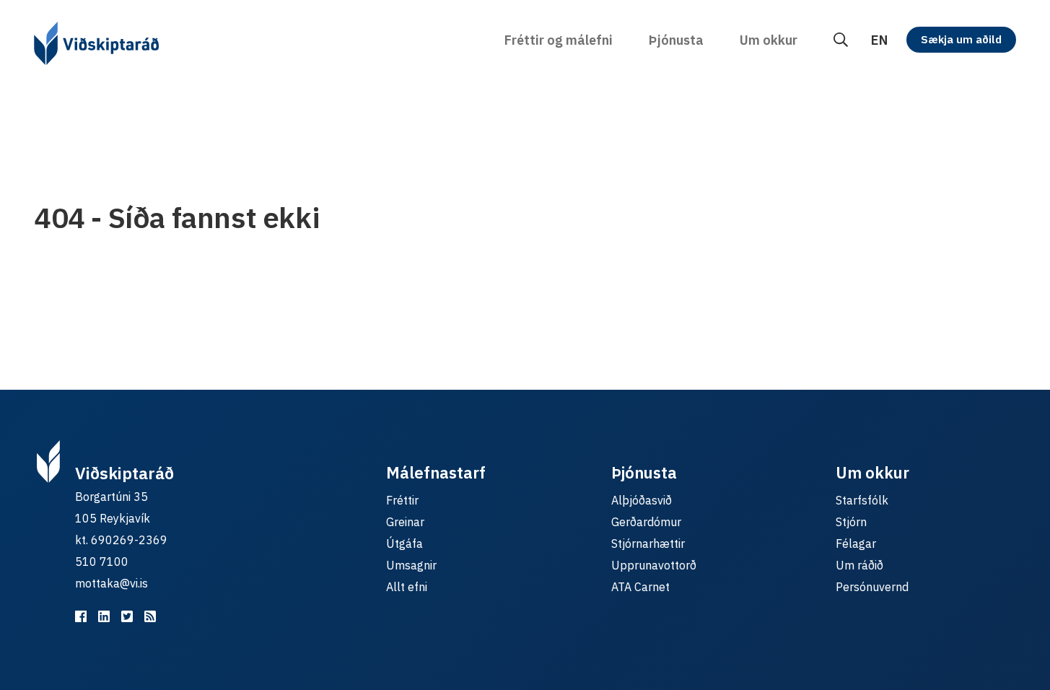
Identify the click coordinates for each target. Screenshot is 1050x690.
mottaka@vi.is (111, 583)
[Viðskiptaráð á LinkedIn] (103, 616)
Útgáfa (404, 543)
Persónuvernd (872, 587)
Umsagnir (411, 565)
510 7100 (101, 561)
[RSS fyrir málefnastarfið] (150, 616)
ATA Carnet (640, 587)
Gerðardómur (646, 522)
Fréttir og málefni (558, 40)
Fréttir (402, 500)
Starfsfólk (862, 500)
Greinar (405, 522)
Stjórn (851, 522)
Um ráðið (859, 565)
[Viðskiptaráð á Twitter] (127, 616)
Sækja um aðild (961, 39)
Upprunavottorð (653, 565)
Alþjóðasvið (641, 500)
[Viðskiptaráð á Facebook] (80, 616)
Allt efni (406, 587)
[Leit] (840, 40)
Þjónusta (676, 40)
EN (879, 40)
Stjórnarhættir (648, 543)
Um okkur (768, 40)
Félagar (856, 543)
